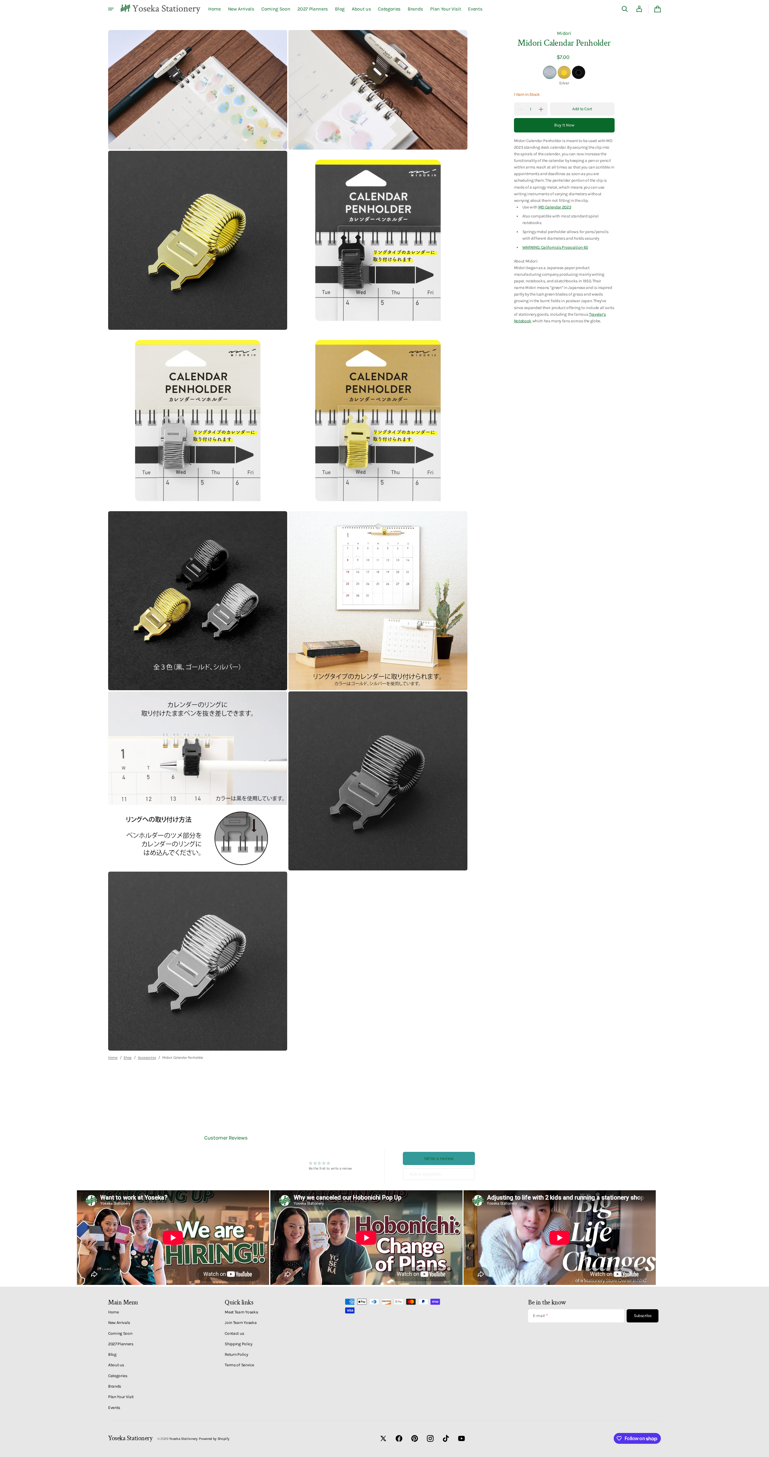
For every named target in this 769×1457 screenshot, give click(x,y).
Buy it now (564, 125)
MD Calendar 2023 (554, 207)
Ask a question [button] (425, 1174)
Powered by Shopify (214, 1439)
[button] (624, 9)
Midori (564, 33)
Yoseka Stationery (183, 1439)
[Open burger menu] (110, 9)
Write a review (439, 1158)
